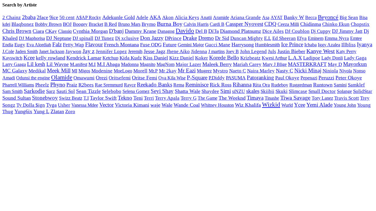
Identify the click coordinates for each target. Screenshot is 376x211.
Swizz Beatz (70, 98)
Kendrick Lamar (83, 58)
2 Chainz (11, 17)
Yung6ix (23, 111)
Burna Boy (169, 24)
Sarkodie (34, 91)
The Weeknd (232, 98)
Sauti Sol (65, 91)
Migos (84, 71)
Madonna (130, 64)
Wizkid (271, 104)
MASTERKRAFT (307, 64)
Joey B (232, 51)
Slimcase (298, 91)
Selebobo (111, 91)
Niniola (330, 71)
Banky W (294, 17)
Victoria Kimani (132, 105)
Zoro (70, 111)
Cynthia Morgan (90, 31)
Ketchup (110, 58)
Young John (345, 105)
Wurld (287, 105)
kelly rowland (50, 58)
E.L (267, 38)
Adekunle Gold (118, 17)
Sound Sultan (16, 98)
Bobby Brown (48, 24)
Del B (201, 31)
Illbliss (348, 44)
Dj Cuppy (321, 31)
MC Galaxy (14, 71)
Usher (64, 105)
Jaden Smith (26, 51)
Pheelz (42, 85)
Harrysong (242, 44)
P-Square (197, 77)
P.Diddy (217, 78)
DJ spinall (83, 38)
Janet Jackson (51, 51)
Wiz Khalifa (248, 105)
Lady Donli (332, 58)
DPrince (173, 38)
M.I (92, 64)
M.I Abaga (108, 64)
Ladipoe (311, 58)
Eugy (19, 44)
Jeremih (135, 51)
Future (170, 44)
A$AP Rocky (88, 17)
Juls (272, 51)
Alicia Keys (187, 17)
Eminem (315, 38)
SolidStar (362, 91)
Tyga (51, 105)
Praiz (71, 85)
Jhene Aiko (178, 51)
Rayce (130, 85)
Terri (149, 98)
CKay (51, 31)
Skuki (282, 91)
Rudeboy (279, 84)
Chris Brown (16, 31)
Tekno (125, 98)
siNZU (238, 91)
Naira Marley (261, 71)
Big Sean (349, 17)
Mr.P (153, 70)
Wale (167, 105)
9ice (53, 17)
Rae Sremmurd (109, 84)
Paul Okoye (287, 78)
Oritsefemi (120, 78)
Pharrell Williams (18, 85)
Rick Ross (220, 85)
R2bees (86, 85)
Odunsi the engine (33, 77)
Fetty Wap (73, 44)
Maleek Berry (217, 64)
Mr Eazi (187, 70)
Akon (168, 17)
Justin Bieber (291, 51)
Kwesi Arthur (274, 57)
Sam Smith (12, 91)
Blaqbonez (22, 24)
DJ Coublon (297, 31)
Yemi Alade (319, 105)
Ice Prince (292, 44)
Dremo (206, 38)
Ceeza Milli (288, 24)
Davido (185, 30)
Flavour (94, 44)
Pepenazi (309, 78)
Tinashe (272, 98)
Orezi (102, 78)
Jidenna (199, 51)
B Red (110, 24)
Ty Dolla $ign (30, 105)
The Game (207, 98)
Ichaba (310, 44)
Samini (340, 85)
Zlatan (57, 111)
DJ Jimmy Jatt (347, 31)
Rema (178, 85)
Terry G (189, 98)
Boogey (80, 24)
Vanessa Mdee (84, 105)
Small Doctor (322, 91)
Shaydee (210, 91)
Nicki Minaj (307, 70)
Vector (106, 105)
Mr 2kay (168, 71)
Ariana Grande (245, 17)
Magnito (147, 64)
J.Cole (8, 51)
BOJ (67, 24)
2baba (29, 17)
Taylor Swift (103, 98)
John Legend (253, 51)
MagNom (165, 64)
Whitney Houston (217, 105)
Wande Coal (187, 105)
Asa (265, 17)
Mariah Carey (247, 64)
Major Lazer (188, 64)
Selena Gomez (136, 91)
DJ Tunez (104, 38)
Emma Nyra (337, 38)
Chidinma (310, 24)
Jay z (89, 51)
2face (42, 17)
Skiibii (267, 91)
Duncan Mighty (246, 38)
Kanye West (320, 51)
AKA (155, 17)
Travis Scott (346, 98)
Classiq (65, 31)
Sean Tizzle (88, 91)
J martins (216, 51)
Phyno (57, 84)
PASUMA (236, 78)
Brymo (149, 24)
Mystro (220, 71)
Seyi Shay (162, 91)
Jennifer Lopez (111, 51)
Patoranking (260, 77)
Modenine (102, 71)
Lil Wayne (57, 64)
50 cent (67, 17)
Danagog (165, 31)
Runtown (323, 85)
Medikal (37, 71)
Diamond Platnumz (240, 31)
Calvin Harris (196, 24)
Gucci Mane (217, 44)
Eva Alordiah (38, 44)
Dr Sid (222, 38)
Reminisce (197, 84)
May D (335, 64)
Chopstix (360, 24)
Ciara (38, 31)
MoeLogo (123, 71)
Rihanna (242, 84)
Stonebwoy (45, 98)
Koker (201, 58)
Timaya (255, 98)
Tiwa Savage (295, 97)
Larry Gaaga (14, 64)
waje (155, 105)
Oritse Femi (144, 78)
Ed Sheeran (284, 38)
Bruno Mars (129, 24)
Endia (7, 44)
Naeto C (237, 71)
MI (74, 71)
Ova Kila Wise (172, 78)
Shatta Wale (187, 91)
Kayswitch (12, 58)
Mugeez (204, 70)
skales (252, 91)
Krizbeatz (250, 58)
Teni (138, 98)
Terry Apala (167, 98)
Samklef (356, 85)
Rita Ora (261, 85)
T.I (86, 98)
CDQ (270, 24)
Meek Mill (58, 70)
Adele (142, 17)
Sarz (50, 91)
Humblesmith (267, 44)
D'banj (116, 31)
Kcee (29, 58)
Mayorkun (355, 64)
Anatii (206, 17)
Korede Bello (224, 58)
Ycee (299, 105)
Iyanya (364, 44)
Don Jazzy (152, 38)
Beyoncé (328, 17)
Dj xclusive (127, 38)
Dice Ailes (273, 31)
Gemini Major (191, 44)
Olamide (61, 77)
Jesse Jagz (154, 51)
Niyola (345, 70)
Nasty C (284, 71)
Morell (140, 71)
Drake (190, 38)
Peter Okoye (348, 78)
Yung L (41, 111)
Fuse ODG (151, 44)
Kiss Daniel (155, 58)
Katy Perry (346, 51)
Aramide (221, 17)
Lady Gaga (355, 58)
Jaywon (73, 51)
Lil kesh (36, 64)
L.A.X (295, 58)
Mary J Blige (275, 64)
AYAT (277, 17)
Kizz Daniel (181, 58)
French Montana (121, 44)
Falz (57, 44)
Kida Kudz (131, 58)
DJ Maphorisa (32, 38)
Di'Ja (213, 31)
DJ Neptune (58, 38)
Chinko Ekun (336, 24)
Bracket (96, 24)
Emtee (356, 38)
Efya (302, 38)
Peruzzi (326, 78)
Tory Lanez (322, 98)
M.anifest (78, 64)
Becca (311, 17)
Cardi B (217, 24)
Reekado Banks (154, 84)
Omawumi (84, 78)
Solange (344, 91)
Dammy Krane (140, 31)
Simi (225, 91)
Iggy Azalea (329, 44)
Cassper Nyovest (244, 24)
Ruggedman (300, 84)
